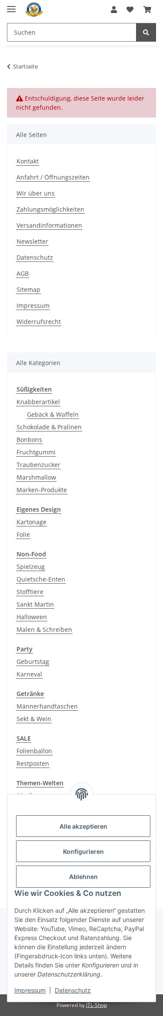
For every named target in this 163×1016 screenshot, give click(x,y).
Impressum (30, 990)
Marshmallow (36, 477)
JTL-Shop (96, 1005)
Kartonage (32, 522)
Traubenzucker (38, 465)
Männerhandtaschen (47, 706)
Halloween (32, 617)
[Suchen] (146, 32)
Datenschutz (73, 990)
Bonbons (29, 439)
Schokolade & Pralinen (49, 427)
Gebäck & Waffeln (53, 414)
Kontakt (28, 161)
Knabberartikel (38, 402)
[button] (114, 9)
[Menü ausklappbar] (11, 5)
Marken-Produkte (42, 490)
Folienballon (34, 751)
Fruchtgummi (36, 452)
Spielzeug (31, 566)
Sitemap (28, 289)
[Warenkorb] (147, 9)
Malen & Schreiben (44, 629)
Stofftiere (30, 592)
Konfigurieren (83, 851)
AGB (23, 273)
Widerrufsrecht (39, 321)
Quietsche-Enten (41, 579)
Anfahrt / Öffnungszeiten (53, 177)
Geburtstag (33, 661)
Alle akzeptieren (83, 826)
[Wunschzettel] (130, 9)
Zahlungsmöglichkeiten (50, 209)
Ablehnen (83, 876)
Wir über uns (36, 193)
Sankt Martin (35, 604)
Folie (23, 534)
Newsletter (32, 241)
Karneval (29, 674)
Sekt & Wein (34, 719)
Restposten (33, 763)
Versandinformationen (49, 225)
